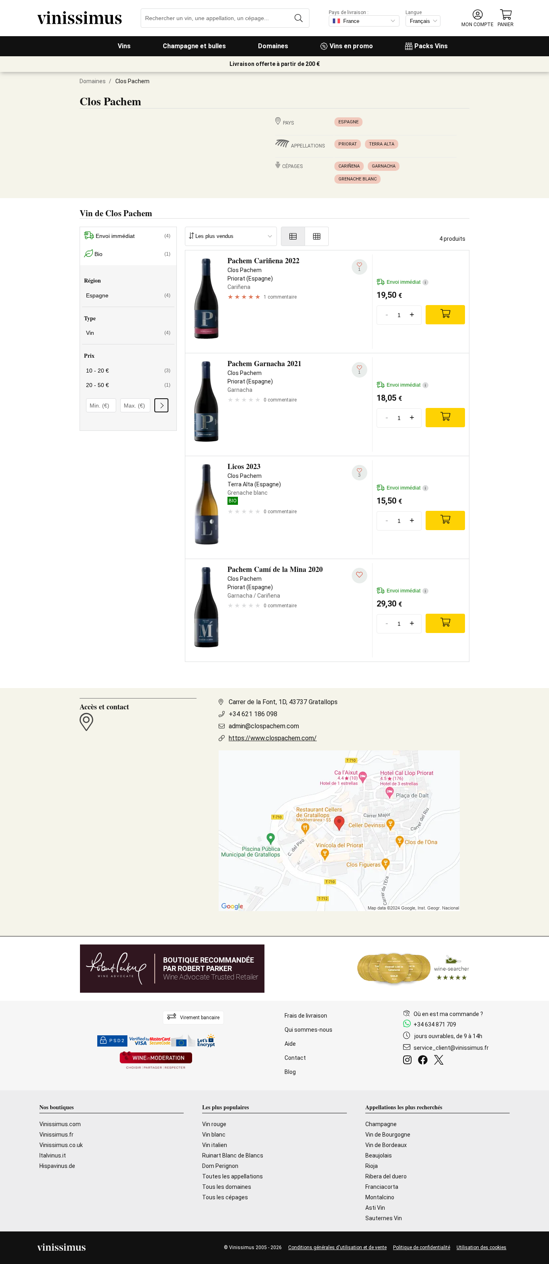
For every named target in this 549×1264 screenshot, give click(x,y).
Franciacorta (381, 1187)
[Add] (445, 314)
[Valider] (161, 405)
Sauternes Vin (383, 1218)
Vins (124, 46)
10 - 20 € (128, 370)
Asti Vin (375, 1208)
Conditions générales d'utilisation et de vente (337, 1247)
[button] (477, 18)
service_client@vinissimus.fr (451, 1048)
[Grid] (317, 236)
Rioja (371, 1166)
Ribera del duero (386, 1176)
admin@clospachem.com (264, 726)
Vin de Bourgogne (387, 1134)
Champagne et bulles (194, 46)
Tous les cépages (225, 1197)
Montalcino (379, 1197)
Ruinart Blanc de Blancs (232, 1155)
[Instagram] (409, 1061)
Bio (132, 254)
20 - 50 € (128, 385)
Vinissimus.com (60, 1124)
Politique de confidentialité (421, 1247)
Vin (128, 333)
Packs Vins (431, 46)
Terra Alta (381, 144)
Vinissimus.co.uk (61, 1145)
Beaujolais (378, 1155)
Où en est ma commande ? (448, 1014)
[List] (293, 236)
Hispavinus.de (57, 1166)
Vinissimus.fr (56, 1134)
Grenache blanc (357, 179)
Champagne (381, 1124)
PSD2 (117, 1040)
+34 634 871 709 (435, 1024)
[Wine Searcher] (413, 968)
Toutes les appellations (232, 1176)
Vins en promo (351, 46)
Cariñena (349, 166)
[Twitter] (440, 1061)
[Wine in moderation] (156, 1060)
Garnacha (383, 166)
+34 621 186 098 (253, 714)
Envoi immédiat (133, 236)
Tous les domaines (226, 1187)
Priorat (347, 144)
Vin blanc (213, 1134)
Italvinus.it (52, 1155)
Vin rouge (214, 1124)
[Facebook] (424, 1061)
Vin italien (214, 1145)
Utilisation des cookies (481, 1247)
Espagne (348, 122)
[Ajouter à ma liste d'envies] (359, 576)
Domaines (273, 46)
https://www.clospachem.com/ (273, 738)
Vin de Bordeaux (386, 1145)
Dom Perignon (220, 1166)
